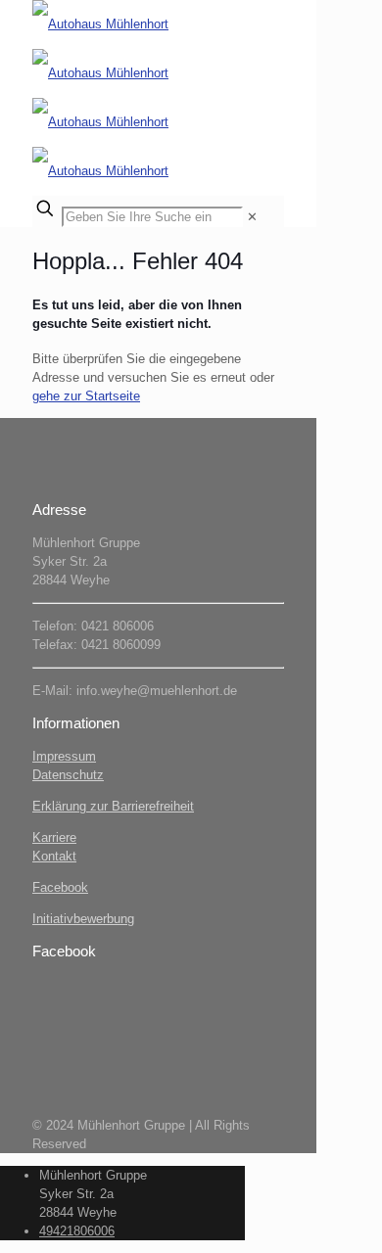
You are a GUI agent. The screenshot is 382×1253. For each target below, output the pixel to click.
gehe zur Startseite (86, 396)
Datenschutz (68, 774)
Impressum (64, 756)
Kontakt (54, 856)
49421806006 (77, 1231)
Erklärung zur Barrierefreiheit (113, 806)
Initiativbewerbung (83, 918)
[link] (252, 216)
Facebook (60, 887)
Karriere (54, 837)
